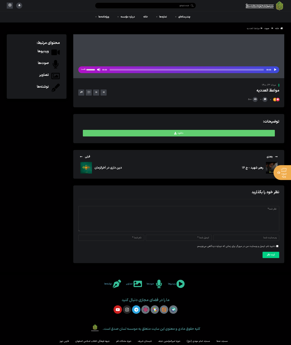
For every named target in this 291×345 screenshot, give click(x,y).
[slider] (91, 69)
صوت (266, 28)
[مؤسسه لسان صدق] (264, 6)
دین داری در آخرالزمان (108, 167)
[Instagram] (127, 309)
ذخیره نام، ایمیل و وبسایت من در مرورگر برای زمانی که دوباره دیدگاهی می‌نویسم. (236, 246)
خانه (277, 28)
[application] (178, 69)
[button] (179, 133)
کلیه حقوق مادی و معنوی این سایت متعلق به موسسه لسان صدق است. (151, 328)
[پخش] (275, 69)
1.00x (83, 69)
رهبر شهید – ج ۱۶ (252, 167)
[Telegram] (136, 309)
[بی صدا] (98, 69)
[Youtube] (118, 309)
